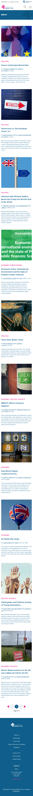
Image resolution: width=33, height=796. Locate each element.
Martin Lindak (8, 477)
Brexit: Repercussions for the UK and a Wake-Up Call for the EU (16, 671)
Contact (17, 766)
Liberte (20, 69)
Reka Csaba (7, 609)
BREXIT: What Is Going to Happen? (12, 404)
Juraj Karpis (7, 543)
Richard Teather (9, 206)
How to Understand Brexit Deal (15, 65)
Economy (5, 265)
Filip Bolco (7, 676)
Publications (16, 265)
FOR (20, 278)
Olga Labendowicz (21, 206)
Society (21, 399)
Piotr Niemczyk (8, 343)
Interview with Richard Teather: (16, 199)
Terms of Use (16, 753)
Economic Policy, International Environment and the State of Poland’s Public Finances (14, 272)
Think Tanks (16, 741)
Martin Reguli (8, 135)
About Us (16, 735)
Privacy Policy (16, 756)
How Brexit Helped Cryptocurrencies (9, 472)
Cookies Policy (16, 759)
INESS (16, 543)
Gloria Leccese (8, 409)
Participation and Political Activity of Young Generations (16, 603)
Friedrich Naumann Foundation (16, 744)
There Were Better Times (12, 340)
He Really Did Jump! (10, 539)
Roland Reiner (16, 609)
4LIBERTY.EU (19, 789)
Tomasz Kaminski (9, 69)
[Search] (25, 7)
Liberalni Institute (23, 409)
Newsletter (16, 747)
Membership (16, 738)
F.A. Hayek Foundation (23, 135)
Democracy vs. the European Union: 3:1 (14, 130)
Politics (5, 61)
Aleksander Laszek (9, 278)
